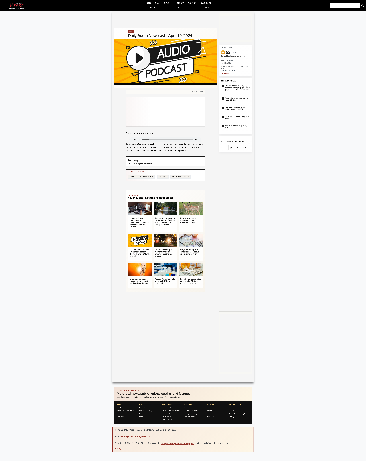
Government (166, 408)
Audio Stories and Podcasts (141, 177)
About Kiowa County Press (238, 414)
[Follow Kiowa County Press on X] (224, 147)
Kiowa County (144, 408)
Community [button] (178, 3)
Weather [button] (192, 3)
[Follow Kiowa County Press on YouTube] (244, 147)
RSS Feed (232, 411)
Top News (120, 408)
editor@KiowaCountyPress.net (135, 436)
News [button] (166, 3)
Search (231, 408)
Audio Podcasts (212, 414)
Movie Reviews (211, 411)
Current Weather (190, 408)
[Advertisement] (165, 111)
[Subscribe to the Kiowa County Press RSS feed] (237, 147)
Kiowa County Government (171, 411)
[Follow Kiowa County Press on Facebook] (230, 147)
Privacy (231, 417)
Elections (120, 417)
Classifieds (206, 3)
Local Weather (189, 417)
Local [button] (156, 3)
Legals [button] (179, 7)
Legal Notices (167, 419)
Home (148, 3)
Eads (141, 417)
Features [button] (150, 7)
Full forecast (225, 73)
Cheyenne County (145, 411)
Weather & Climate (191, 411)
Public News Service (180, 177)
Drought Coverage (190, 414)
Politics (119, 414)
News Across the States (125, 411)
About (208, 7)
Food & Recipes (212, 408)
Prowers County (145, 414)
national (163, 177)
